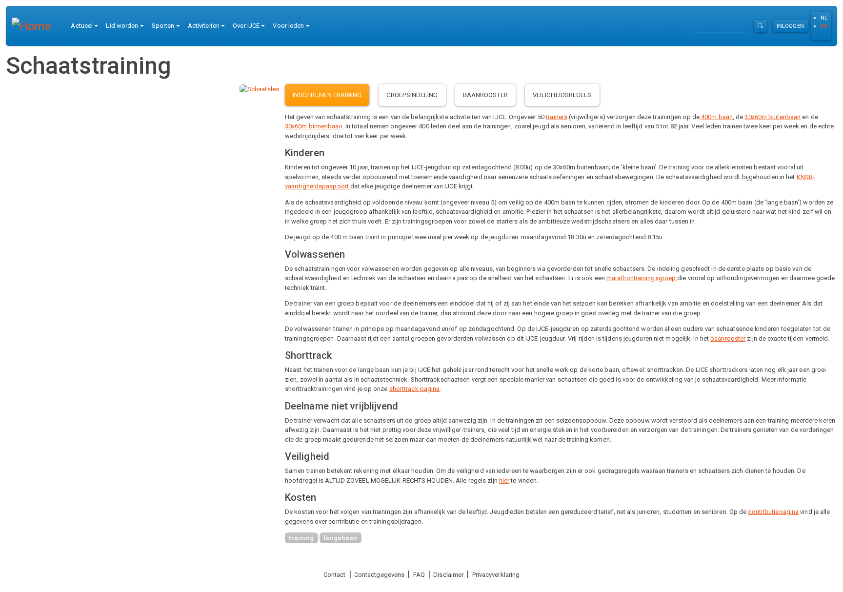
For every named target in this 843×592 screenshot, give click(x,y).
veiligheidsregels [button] (562, 95)
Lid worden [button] (122, 25)
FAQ (419, 574)
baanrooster (727, 338)
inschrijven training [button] (327, 95)
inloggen (790, 25)
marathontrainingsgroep (641, 278)
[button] (259, 88)
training (301, 538)
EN (824, 25)
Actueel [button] (82, 25)
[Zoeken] (760, 26)
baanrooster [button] (485, 95)
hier (504, 480)
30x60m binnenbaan (313, 126)
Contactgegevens (379, 574)
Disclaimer (448, 574)
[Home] (35, 26)
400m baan (716, 117)
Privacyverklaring (496, 574)
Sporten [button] (163, 25)
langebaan (340, 538)
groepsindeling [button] (412, 95)
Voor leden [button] (288, 25)
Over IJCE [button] (246, 25)
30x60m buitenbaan (772, 117)
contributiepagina (773, 511)
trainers (556, 117)
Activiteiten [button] (204, 25)
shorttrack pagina (414, 388)
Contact (334, 574)
